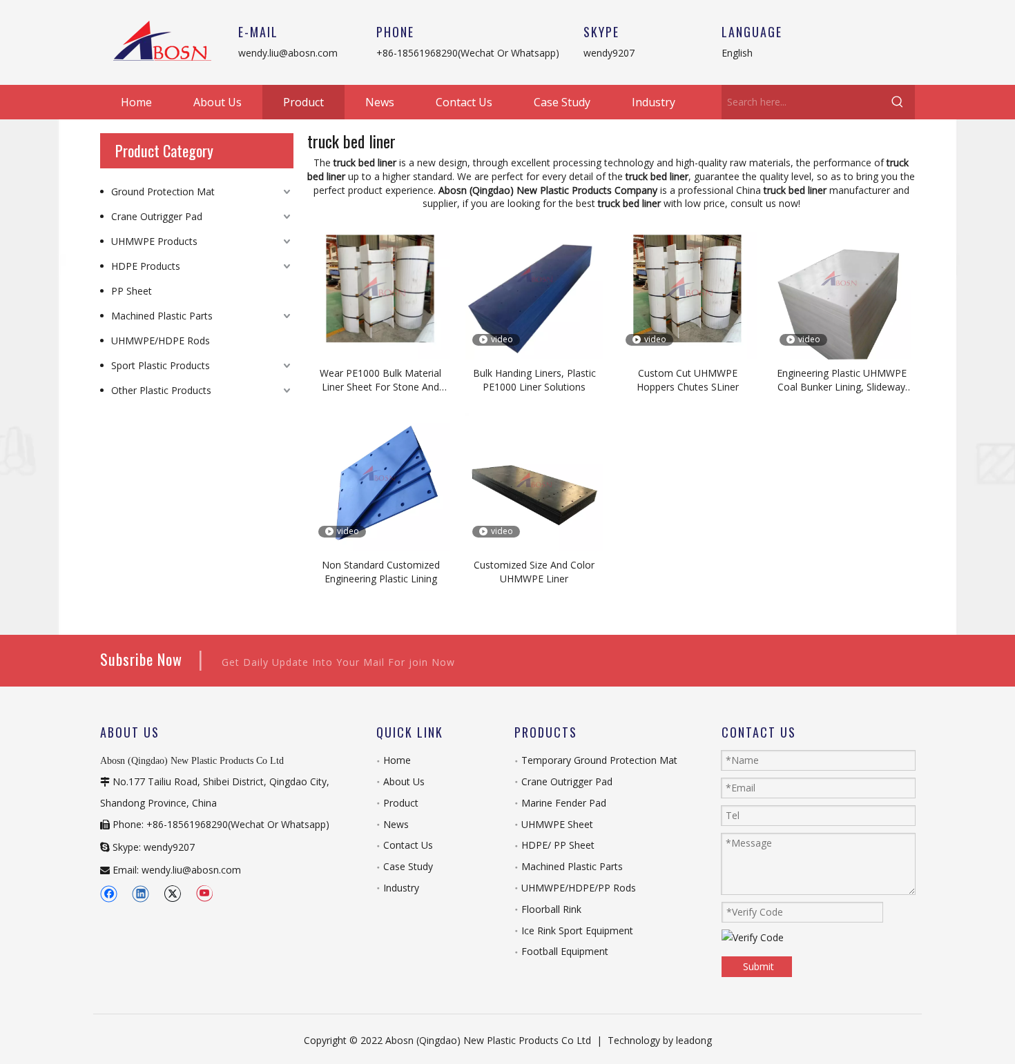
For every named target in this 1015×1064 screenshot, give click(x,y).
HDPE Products (145, 266)
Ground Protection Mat (163, 191)
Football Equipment (564, 951)
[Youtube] (204, 894)
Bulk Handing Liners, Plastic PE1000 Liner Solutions (534, 379)
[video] (534, 289)
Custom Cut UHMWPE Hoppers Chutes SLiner (688, 379)
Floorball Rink (551, 909)
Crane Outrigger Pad (156, 216)
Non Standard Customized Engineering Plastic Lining (381, 571)
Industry (401, 887)
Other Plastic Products (161, 390)
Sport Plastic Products (160, 365)
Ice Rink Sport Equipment (577, 930)
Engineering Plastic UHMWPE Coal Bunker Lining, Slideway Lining (842, 380)
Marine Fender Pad (563, 802)
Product (400, 802)
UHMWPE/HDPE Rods (160, 340)
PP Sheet (131, 290)
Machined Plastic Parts (162, 315)
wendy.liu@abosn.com (288, 52)
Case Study (408, 866)
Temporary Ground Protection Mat (599, 760)
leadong (694, 1040)
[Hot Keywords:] (897, 102)
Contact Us (408, 844)
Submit (758, 966)
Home (397, 760)
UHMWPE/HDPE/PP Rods (578, 887)
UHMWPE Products (154, 241)
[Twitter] (172, 894)
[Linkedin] (140, 894)
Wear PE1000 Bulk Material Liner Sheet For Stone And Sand (380, 380)
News (396, 824)
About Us (404, 781)
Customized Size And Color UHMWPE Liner (534, 571)
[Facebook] (108, 894)
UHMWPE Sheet (557, 824)
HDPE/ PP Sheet (557, 844)
